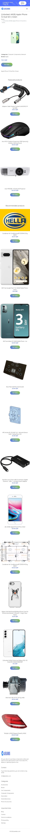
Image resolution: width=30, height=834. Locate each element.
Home (2, 19)
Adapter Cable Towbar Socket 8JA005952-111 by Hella (15, 107)
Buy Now (6, 64)
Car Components (5, 790)
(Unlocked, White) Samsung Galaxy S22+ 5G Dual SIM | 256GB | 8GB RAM (15, 661)
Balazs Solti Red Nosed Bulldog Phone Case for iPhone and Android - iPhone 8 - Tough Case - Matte (15, 613)
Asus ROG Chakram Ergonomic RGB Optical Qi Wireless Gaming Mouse (15, 142)
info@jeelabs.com (6, 776)
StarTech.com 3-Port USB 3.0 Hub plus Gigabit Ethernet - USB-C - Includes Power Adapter (15, 480)
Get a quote (22, 3)
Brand (2, 787)
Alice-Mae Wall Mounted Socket (15, 387)
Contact (3, 814)
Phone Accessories (6, 801)
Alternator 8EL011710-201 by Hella (15, 697)
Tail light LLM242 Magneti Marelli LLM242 (15, 733)
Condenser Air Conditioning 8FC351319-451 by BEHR (15, 565)
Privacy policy (5, 820)
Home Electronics (6, 799)
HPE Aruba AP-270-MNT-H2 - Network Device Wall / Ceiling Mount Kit (15, 433)
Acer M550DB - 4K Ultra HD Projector (15, 189)
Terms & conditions (6, 817)
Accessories (4, 784)
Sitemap (3, 823)
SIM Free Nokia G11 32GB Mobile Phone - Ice (15, 341)
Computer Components (14, 54)
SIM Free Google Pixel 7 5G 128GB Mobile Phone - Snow (15, 288)
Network (23, 54)
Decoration (4, 796)
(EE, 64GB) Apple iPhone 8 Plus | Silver (15, 527)
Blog (2, 811)
